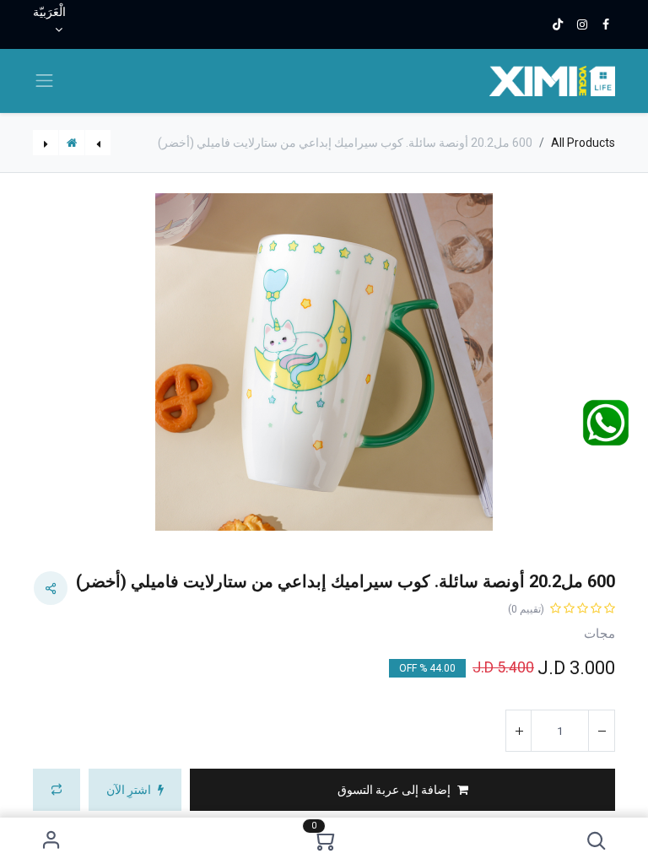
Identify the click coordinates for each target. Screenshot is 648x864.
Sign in (51, 841)
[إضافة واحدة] (519, 730)
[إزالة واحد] (601, 730)
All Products (583, 142)
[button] (597, 841)
